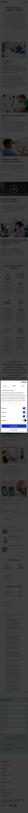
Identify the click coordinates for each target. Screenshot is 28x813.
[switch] (25, 412)
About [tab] (23, 385)
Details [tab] (14, 385)
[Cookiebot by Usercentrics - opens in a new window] (21, 382)
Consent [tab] (5, 385)
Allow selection (14, 429)
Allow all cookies (14, 426)
